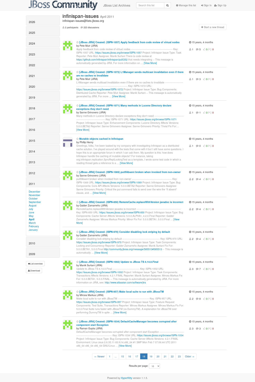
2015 (32, 140)
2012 (32, 173)
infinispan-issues (81, 15)
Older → (189, 356)
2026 (32, 22)
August (32, 205)
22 (172, 356)
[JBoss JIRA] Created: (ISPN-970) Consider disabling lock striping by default (124, 231)
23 (179, 356)
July (31, 209)
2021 (32, 76)
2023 (32, 54)
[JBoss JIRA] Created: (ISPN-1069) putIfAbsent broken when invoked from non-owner (130, 172)
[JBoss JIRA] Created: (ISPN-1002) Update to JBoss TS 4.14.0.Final (118, 261)
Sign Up (221, 5)
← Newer (99, 356)
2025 (32, 33)
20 (158, 356)
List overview (36, 263)
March (32, 222)
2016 (32, 130)
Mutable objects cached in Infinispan (101, 138)
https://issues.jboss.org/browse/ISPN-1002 (99, 272)
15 (122, 356)
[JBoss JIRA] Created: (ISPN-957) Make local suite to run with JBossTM (121, 291)
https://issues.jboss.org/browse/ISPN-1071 (153, 119)
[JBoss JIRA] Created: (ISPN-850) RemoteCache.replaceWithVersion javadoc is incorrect (131, 202)
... (116, 356)
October (33, 198)
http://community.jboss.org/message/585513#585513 (133, 249)
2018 (32, 108)
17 (136, 356)
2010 (32, 243)
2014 (32, 151)
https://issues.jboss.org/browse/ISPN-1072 (99, 89)
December (34, 191)
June (31, 212)
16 (129, 356)
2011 (32, 184)
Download (35, 270)
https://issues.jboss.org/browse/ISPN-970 (98, 242)
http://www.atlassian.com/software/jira (125, 282)
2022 (32, 65)
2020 (32, 86)
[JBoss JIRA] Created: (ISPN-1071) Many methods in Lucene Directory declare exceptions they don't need (123, 107)
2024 (32, 43)
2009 (32, 254)
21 (165, 356)
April (31, 219)
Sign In (207, 5)
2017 (32, 119)
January (33, 229)
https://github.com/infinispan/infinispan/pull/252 (102, 59)
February (34, 226)
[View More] (150, 63)
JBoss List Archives (116, 5)
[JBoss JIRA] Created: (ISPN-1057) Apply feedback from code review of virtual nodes (129, 42)
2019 (32, 97)
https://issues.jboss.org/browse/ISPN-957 (98, 302)
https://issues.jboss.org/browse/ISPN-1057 (118, 52)
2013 (32, 162)
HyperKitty (126, 378)
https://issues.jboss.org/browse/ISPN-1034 (160, 335)
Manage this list (187, 5)
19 (151, 356)
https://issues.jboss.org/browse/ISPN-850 (121, 212)
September (35, 202)
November (34, 195)
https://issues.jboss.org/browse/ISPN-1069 (118, 182)
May (31, 216)
